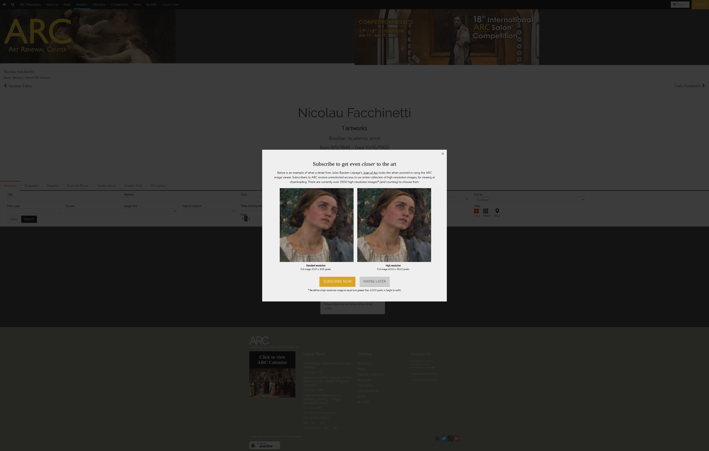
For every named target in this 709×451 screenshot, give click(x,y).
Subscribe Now (337, 281)
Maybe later (375, 281)
